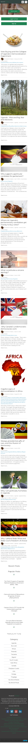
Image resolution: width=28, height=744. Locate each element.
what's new (14, 11)
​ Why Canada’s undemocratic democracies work (13, 328)
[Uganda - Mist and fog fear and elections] (14, 80)
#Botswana (23, 397)
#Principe (3, 402)
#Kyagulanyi (21, 547)
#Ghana (11, 399)
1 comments (4, 124)
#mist (7, 126)
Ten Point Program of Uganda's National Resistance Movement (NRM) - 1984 (14, 583)
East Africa (14, 663)
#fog (10, 126)
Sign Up (14, 23)
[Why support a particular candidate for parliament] (14, 146)
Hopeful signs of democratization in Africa (11, 390)
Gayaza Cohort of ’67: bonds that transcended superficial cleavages (14, 609)
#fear (12, 126)
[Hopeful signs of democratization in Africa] (14, 353)
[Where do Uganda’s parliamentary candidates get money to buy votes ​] (14, 201)
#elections (17, 126)
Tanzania (14, 654)
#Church (3, 453)
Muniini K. (5, 1)
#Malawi (24, 399)
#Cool (13, 548)
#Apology (3, 278)
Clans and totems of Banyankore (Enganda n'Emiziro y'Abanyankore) (14, 596)
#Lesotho (15, 399)
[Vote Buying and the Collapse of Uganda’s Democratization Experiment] (14, 30)
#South (19, 402)
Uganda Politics (22, 495)
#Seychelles (14, 402)
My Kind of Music (14, 682)
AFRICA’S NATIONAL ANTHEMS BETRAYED (14, 723)
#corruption (20, 62)
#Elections (19, 231)
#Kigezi (24, 451)
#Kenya (8, 231)
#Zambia (3, 403)
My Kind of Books (13, 680)
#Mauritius (3, 400)
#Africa (23, 402)
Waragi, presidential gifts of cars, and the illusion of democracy (12, 443)
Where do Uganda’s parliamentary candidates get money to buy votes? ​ (14, 222)
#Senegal (8, 402)
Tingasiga (14, 677)
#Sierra (7, 403)
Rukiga (14, 674)
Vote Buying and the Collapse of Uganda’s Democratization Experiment (13, 54)
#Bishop (19, 451)
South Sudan (14, 660)
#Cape (2, 399)
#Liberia (20, 399)
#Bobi (2, 548)
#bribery (15, 62)
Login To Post (14, 19)
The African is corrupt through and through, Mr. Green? (14, 719)
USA (14, 671)
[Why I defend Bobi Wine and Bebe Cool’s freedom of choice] (14, 519)
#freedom (8, 547)
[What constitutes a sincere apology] (14, 251)
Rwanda (13, 651)
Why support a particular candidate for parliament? (12, 175)
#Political (3, 499)
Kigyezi (14, 657)
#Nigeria (13, 400)
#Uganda (3, 62)
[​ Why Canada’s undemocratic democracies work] (14, 298)
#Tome (20, 400)
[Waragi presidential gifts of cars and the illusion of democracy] (14, 422)
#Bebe (9, 548)
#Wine (5, 548)
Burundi (13, 646)
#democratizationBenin (14, 397)
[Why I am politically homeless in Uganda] (14, 471)
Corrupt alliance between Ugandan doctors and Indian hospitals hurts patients (14, 622)
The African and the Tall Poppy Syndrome (14, 720)
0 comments (4, 61)
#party (7, 499)
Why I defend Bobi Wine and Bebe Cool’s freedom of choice (14, 540)
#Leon (11, 403)
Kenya (14, 649)
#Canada (8, 335)
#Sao (17, 400)
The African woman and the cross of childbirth (14, 725)
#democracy (9, 62)
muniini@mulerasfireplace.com (16, 708)
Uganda (16, 122)
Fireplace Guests (14, 668)
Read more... (4, 75)
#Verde (6, 399)
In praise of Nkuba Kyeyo (14, 722)
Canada (14, 665)
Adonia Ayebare (14, 729)
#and (24, 400)
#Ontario (3, 335)
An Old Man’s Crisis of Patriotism (14, 717)
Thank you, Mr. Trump (14, 634)
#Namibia (8, 400)
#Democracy (4, 181)
